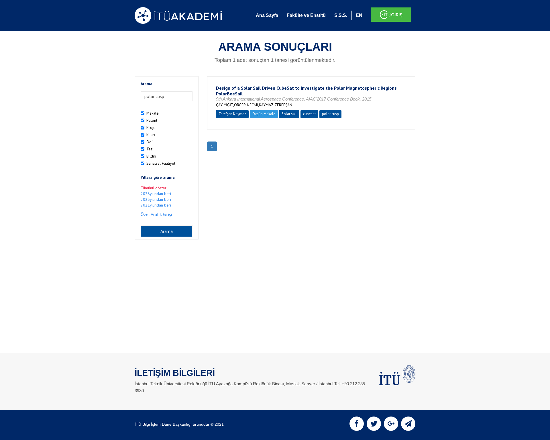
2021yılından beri (156, 205)
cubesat (309, 113)
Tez (149, 149)
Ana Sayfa (267, 15)
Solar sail (289, 113)
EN (359, 15)
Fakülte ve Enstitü (306, 15)
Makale (152, 113)
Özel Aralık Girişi (156, 214)
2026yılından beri (156, 193)
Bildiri (151, 156)
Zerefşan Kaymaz (232, 113)
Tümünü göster (153, 187)
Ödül (150, 141)
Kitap (150, 134)
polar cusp (330, 113)
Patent (151, 120)
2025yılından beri (156, 199)
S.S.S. (340, 15)
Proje (151, 127)
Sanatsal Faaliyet (160, 163)
